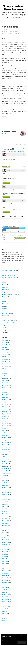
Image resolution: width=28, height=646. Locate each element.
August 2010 (5, 428)
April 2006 (4, 537)
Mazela (4, 306)
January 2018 (5, 359)
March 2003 (5, 620)
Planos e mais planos (7, 313)
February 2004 (5, 594)
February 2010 (5, 437)
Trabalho (4, 325)
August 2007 (5, 502)
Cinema (4, 280)
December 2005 (6, 547)
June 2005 (4, 561)
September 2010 (6, 425)
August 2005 (5, 556)
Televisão (4, 318)
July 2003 (4, 611)
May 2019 (4, 352)
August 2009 (5, 452)
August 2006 (5, 528)
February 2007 (5, 516)
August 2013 (5, 392)
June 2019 (4, 349)
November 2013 (6, 387)
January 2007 (5, 518)
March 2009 (5, 459)
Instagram (4, 299)
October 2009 (5, 447)
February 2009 (5, 461)
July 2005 (4, 559)
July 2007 (4, 504)
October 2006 (5, 523)
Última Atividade (20, 151)
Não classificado (6, 311)
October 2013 (5, 390)
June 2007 (4, 506)
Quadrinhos (5, 315)
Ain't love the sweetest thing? (8, 270)
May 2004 (4, 587)
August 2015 (5, 373)
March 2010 (5, 435)
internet (4, 301)
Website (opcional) (21, 231)
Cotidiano (4, 284)
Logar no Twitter (22, 228)
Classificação (13, 151)
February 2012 (5, 409)
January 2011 (5, 421)
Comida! (4, 282)
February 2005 (5, 570)
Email (11, 231)
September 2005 (6, 554)
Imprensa (4, 296)
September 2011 (6, 414)
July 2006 (4, 530)
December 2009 (6, 442)
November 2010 (6, 423)
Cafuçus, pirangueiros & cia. (8, 275)
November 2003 (6, 601)
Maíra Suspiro (9, 154)
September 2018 (6, 354)
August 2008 (5, 475)
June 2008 (4, 480)
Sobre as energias (20, 144)
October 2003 (5, 604)
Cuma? (4, 287)
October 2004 (5, 580)
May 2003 (4, 616)
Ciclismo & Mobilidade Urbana (9, 277)
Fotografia (4, 292)
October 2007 (5, 497)
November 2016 (6, 366)
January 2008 (5, 490)
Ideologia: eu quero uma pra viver (12, 31)
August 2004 (5, 585)
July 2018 (4, 356)
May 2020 (4, 342)
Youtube (4, 332)
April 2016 (4, 371)
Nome (3, 231)
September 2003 (6, 606)
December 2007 (6, 492)
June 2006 (4, 532)
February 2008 (5, 487)
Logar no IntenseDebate (5, 228)
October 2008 (5, 471)
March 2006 (5, 540)
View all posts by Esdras (7, 133)
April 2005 (4, 566)
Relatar (24, 166)
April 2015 (4, 375)
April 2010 (4, 433)
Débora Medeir (9, 186)
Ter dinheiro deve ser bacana (8, 320)
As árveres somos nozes (7, 273)
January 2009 (5, 463)
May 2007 (4, 509)
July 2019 (4, 347)
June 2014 (4, 380)
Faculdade (4, 289)
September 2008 (6, 473)
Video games (5, 330)
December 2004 (6, 575)
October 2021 (5, 340)
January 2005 (5, 573)
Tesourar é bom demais (7, 322)
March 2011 (5, 418)
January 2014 (5, 383)
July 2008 (4, 478)
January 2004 (5, 597)
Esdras (5, 29)
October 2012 (5, 406)
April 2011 (4, 416)
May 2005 (4, 563)
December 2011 (6, 411)
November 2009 (6, 444)
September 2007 (6, 499)
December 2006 (6, 520)
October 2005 (5, 551)
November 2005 (6, 549)
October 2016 (5, 368)
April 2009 (4, 456)
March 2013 (5, 397)
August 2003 (5, 608)
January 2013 (5, 402)
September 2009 (6, 449)
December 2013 (6, 385)
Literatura (4, 303)
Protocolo (6, 142)
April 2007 (4, 511)
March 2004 (5, 592)
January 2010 (5, 440)
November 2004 (6, 578)
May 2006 (4, 535)
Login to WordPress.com (14, 228)
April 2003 (4, 618)
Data (9, 151)
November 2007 (6, 494)
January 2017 (5, 364)
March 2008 (5, 485)
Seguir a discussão (24, 148)
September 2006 (6, 525)
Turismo (4, 327)
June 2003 (4, 613)
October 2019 (5, 345)
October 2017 (5, 361)
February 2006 (5, 542)
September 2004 (6, 582)
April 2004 (4, 589)
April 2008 (4, 482)
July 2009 (4, 454)
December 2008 (6, 466)
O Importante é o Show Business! (14, 8)
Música (4, 308)
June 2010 (4, 430)
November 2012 (6, 404)
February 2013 (5, 399)
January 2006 (5, 544)
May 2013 (4, 394)
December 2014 (6, 378)
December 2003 (6, 599)
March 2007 (5, 513)
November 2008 (6, 468)
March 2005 (5, 568)
